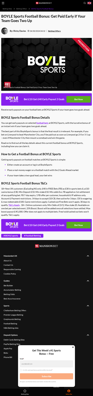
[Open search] (84, 3)
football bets (42, 123)
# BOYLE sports (11, 235)
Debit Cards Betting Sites (14, 340)
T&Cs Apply (14, 205)
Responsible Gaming (12, 269)
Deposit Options (11, 335)
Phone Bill (8, 357)
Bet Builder (8, 285)
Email (22, 359)
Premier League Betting (13, 315)
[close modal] (73, 347)
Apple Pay (8, 348)
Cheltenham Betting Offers (15, 310)
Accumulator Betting (12, 290)
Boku (6, 353)
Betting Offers (21, 9)
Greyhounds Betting (12, 319)
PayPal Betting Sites (12, 344)
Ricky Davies (19, 31)
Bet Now (78, 99)
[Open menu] (3, 3)
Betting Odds (9, 294)
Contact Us (8, 265)
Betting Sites (7, 9)
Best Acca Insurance (12, 298)
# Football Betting (32, 235)
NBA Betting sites (11, 328)
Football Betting (10, 323)
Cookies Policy (10, 274)
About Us (8, 260)
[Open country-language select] (89, 3)
